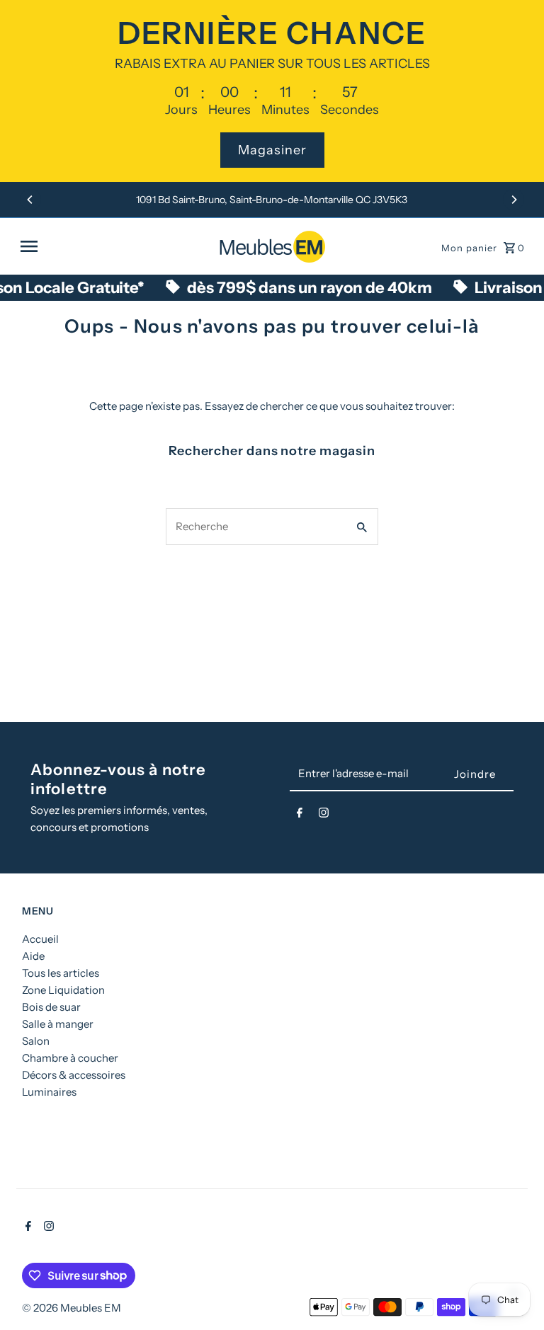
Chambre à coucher (70, 1058)
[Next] (513, 199)
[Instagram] (324, 815)
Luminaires (49, 1092)
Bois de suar (51, 1007)
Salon (36, 1041)
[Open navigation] (114, 246)
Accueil (40, 939)
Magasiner (272, 150)
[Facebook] (299, 815)
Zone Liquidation (63, 990)
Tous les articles (60, 973)
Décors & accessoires (73, 1075)
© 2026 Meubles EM (71, 1307)
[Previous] (30, 199)
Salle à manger (58, 1024)
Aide (33, 956)
